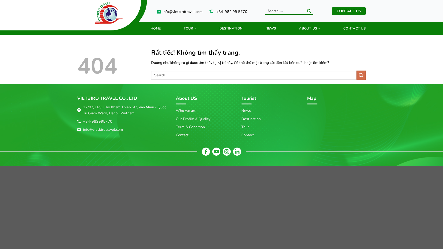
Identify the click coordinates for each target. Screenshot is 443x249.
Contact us (354, 28)
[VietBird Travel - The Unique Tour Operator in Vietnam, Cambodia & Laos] (91, 12)
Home (156, 28)
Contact (182, 135)
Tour (188, 28)
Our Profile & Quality (193, 119)
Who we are (186, 110)
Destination (230, 28)
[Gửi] (309, 11)
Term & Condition (190, 127)
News (271, 28)
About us (308, 28)
